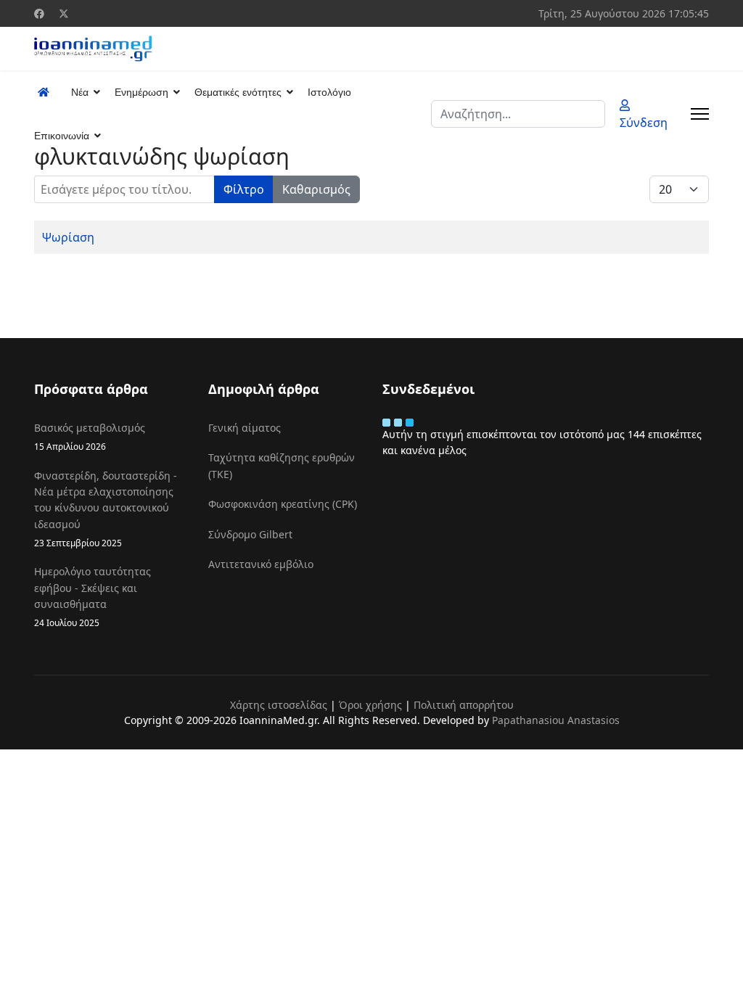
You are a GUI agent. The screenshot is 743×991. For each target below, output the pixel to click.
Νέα (80, 92)
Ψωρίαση (68, 237)
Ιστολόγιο (329, 92)
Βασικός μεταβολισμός (89, 436)
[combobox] (518, 114)
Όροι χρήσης (370, 705)
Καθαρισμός (316, 189)
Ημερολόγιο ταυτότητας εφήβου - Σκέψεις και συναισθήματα (92, 596)
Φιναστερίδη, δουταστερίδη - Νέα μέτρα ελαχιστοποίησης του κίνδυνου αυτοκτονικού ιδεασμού (105, 509)
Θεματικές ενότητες (238, 92)
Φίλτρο (243, 189)
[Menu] (700, 114)
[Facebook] (39, 13)
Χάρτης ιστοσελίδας (278, 705)
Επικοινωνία (61, 135)
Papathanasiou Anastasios (556, 720)
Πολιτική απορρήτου (464, 705)
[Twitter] (64, 13)
